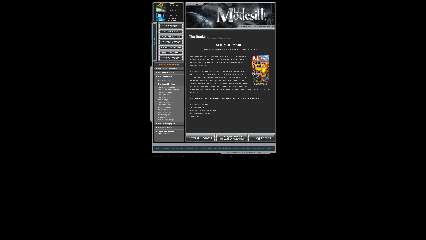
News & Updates (240, 149)
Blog (248, 149)
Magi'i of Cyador (164, 110)
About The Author (214, 149)
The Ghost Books (165, 80)
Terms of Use (250, 152)
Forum (254, 149)
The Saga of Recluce (166, 84)
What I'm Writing (200, 149)
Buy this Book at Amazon (201, 98)
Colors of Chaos (164, 107)
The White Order (164, 105)
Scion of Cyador (164, 112)
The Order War (164, 95)
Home (158, 149)
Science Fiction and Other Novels (165, 132)
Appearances (175, 149)
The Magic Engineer (166, 92)
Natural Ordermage (166, 120)
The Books (165, 149)
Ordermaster (163, 117)
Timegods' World (165, 127)
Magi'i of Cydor (196, 65)
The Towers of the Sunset (168, 90)
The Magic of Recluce (167, 87)
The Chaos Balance (166, 102)
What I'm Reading (187, 149)
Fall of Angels (163, 100)
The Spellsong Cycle (166, 124)
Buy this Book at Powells (248, 98)
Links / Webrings (227, 149)
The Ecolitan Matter (166, 73)
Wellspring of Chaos (166, 115)
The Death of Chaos (166, 97)
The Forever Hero (165, 76)
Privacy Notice (262, 152)
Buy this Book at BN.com (224, 98)
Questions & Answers (264, 149)
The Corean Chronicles (167, 69)
